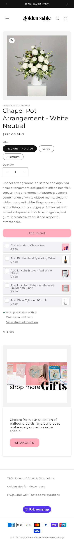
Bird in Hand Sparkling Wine (33, 258)
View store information (22, 322)
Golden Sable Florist (30, 537)
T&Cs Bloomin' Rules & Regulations (31, 478)
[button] (7, 19)
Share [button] (11, 331)
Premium (13, 156)
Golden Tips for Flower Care (26, 486)
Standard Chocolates (28, 245)
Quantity (8, 164)
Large (46, 148)
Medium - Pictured (19, 148)
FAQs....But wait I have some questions (33, 494)
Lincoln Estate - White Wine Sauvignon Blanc (33, 286)
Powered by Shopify (53, 537)
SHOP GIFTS (24, 442)
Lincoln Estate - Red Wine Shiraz (31, 272)
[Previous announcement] (7, 4)
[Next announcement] (67, 4)
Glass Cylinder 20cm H (29, 300)
